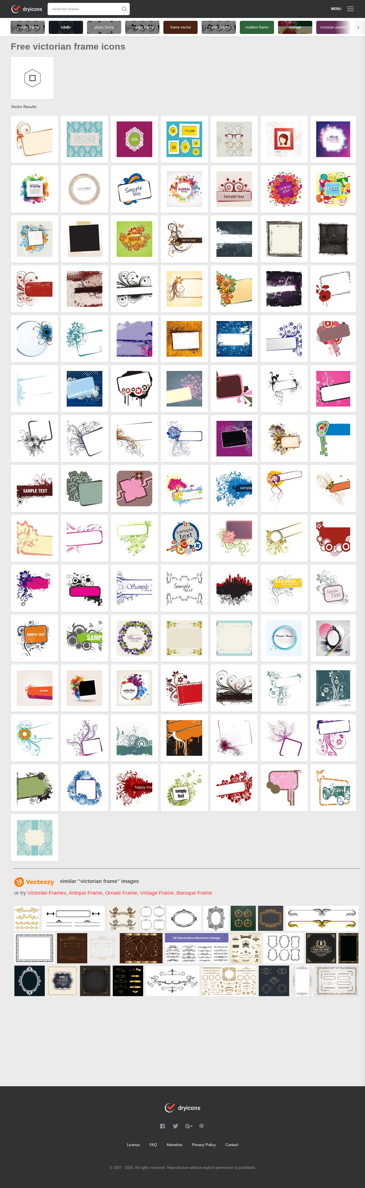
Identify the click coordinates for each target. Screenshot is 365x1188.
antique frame (85, 893)
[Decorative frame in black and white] (34, 948)
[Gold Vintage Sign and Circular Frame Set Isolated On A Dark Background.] (141, 948)
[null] (26, 918)
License (133, 1145)
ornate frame (121, 893)
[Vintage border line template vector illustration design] (274, 981)
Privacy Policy (204, 1145)
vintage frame (157, 893)
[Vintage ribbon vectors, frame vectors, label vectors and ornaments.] (246, 948)
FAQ (153, 1145)
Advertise (174, 1145)
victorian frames (46, 893)
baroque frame (194, 893)
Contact (232, 1145)
